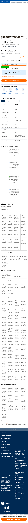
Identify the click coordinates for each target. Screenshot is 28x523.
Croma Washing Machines (10, 223)
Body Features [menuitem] (10, 101)
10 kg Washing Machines (10, 292)
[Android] (5, 507)
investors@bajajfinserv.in (7, 485)
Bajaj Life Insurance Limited (20, 485)
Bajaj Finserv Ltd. (19, 477)
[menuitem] (5, 1)
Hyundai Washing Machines (23, 223)
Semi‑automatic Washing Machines (19, 258)
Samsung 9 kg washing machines (10, 337)
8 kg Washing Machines (17, 286)
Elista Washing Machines (16, 234)
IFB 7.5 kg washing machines (17, 343)
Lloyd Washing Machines (4, 223)
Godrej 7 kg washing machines (17, 364)
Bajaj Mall (7, 423)
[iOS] (8, 507)
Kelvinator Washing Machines (10, 247)
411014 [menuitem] (6, 1)
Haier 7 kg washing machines (23, 324)
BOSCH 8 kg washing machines (17, 371)
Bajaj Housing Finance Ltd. (20, 489)
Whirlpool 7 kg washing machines (10, 364)
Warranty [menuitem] (16, 101)
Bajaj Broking (18, 492)
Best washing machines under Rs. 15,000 (6, 276)
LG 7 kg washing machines (4, 317)
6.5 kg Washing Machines (10, 286)
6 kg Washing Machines (4, 286)
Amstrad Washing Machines (16, 229)
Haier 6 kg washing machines (23, 310)
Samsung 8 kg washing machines (10, 324)
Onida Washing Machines (23, 234)
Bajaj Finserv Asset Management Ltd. (19, 497)
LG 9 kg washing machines (4, 337)
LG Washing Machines (4, 217)
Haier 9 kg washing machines (23, 349)
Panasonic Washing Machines (10, 234)
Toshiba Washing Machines (16, 241)
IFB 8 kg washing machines (17, 349)
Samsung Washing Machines (4, 234)
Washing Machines (15, 423)
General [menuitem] (3, 101)
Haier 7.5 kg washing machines (23, 331)
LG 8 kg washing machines (4, 331)
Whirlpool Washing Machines (4, 229)
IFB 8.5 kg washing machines (17, 357)
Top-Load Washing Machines (12, 258)
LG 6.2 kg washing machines (4, 310)
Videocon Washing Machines (16, 223)
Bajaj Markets (18, 487)
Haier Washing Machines (4, 241)
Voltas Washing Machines (16, 217)
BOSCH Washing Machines (10, 229)
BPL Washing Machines (23, 217)
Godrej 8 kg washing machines (23, 303)
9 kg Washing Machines (4, 292)
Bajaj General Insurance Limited (19, 481)
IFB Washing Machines (4, 247)
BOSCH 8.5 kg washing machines (23, 371)
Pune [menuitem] (3, 1)
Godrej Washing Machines (10, 217)
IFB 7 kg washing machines (17, 337)
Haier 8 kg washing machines (23, 337)
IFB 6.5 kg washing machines (17, 331)
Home (2, 423)
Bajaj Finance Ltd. (19, 479)
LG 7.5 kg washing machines (4, 324)
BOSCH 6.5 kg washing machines (23, 364)
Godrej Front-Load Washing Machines (23, 398)
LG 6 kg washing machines (4, 303)
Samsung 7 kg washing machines (10, 303)
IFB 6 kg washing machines (17, 324)
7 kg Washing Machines (23, 286)
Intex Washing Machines (23, 229)
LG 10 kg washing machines (4, 343)
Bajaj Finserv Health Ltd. (20, 494)
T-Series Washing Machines (16, 247)
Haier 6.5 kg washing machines (23, 317)
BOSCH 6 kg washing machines (23, 357)
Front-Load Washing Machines (4, 258)
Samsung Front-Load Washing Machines (4, 407)
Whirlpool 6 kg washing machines (10, 343)
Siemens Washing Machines (10, 241)
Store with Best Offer (5, 67)
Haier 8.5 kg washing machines (23, 343)
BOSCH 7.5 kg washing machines (10, 371)
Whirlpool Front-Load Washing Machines (10, 398)
